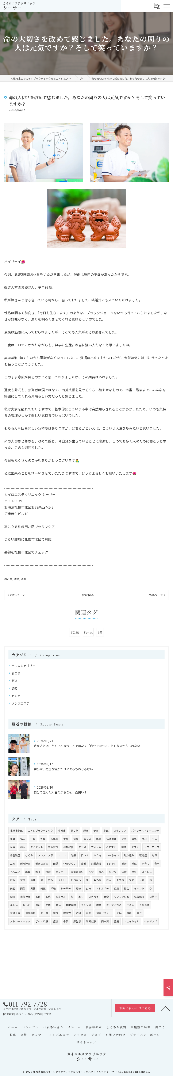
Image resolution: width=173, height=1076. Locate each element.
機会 (126, 888)
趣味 (38, 871)
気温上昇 (15, 913)
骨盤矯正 (15, 855)
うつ (91, 871)
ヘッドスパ (150, 921)
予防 (154, 838)
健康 (96, 830)
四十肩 (105, 921)
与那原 (54, 838)
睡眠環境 (71, 905)
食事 (156, 863)
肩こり (8, 579)
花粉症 (143, 855)
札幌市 (62, 830)
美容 (12, 888)
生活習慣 (53, 847)
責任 (139, 913)
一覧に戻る (86, 595)
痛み (22, 847)
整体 (123, 847)
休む (88, 913)
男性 (32, 888)
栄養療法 (96, 863)
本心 (81, 896)
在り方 (67, 913)
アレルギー (102, 888)
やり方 (97, 855)
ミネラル (61, 896)
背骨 (75, 838)
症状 (12, 880)
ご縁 (78, 913)
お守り (112, 871)
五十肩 (44, 913)
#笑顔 (74, 632)
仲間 (48, 905)
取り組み (129, 855)
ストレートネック (20, 921)
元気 (141, 880)
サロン (62, 855)
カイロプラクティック (40, 830)
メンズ (87, 838)
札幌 (98, 838)
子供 (119, 913)
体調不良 (30, 913)
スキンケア (120, 830)
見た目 (62, 880)
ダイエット (36, 847)
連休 (32, 880)
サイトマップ (86, 1042)
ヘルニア (15, 871)
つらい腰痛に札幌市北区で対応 (27, 539)
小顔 (65, 921)
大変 (106, 896)
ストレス (147, 871)
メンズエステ (20, 703)
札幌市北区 (16, 830)
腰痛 (16, 579)
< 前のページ (16, 595)
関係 (22, 888)
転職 (27, 871)
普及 (50, 880)
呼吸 (53, 888)
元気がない (77, 871)
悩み (22, 838)
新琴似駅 (91, 921)
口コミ (85, 855)
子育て (145, 863)
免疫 (116, 888)
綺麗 (43, 888)
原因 (108, 880)
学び (55, 913)
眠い (58, 905)
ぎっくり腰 (41, 921)
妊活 (124, 863)
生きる (130, 905)
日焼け (153, 896)
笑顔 (131, 880)
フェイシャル (131, 921)
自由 (129, 913)
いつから (76, 880)
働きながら (41, 863)
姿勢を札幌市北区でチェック (26, 552)
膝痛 (116, 921)
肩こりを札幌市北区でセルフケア (29, 526)
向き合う (94, 896)
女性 (22, 880)
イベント (139, 888)
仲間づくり (69, 863)
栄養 (12, 847)
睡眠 (134, 863)
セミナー (17, 696)
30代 (38, 896)
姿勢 (23, 579)
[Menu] (166, 5)
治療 (73, 855)
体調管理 (111, 838)
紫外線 (97, 880)
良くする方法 (114, 905)
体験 (124, 871)
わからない (112, 855)
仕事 (32, 838)
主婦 (12, 863)
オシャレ (111, 863)
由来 (88, 888)
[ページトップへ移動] (165, 1008)
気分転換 (139, 896)
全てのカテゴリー (23, 665)
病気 (98, 905)
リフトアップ (151, 847)
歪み (101, 871)
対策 (154, 855)
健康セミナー (103, 913)
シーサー (66, 888)
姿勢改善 (68, 847)
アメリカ (96, 847)
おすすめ (111, 847)
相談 (48, 871)
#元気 (88, 632)
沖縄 (43, 838)
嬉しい (26, 905)
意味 (78, 888)
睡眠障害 (25, 863)
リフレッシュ (121, 896)
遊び (38, 905)
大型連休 (144, 905)
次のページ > (156, 595)
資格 (134, 838)
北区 (106, 830)
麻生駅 (77, 921)
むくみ (29, 855)
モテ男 (82, 847)
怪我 (144, 838)
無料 (134, 871)
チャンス (86, 905)
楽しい (14, 905)
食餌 (83, 863)
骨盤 (65, 838)
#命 (100, 632)
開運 (55, 863)
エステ (135, 847)
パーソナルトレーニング (145, 830)
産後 (55, 921)
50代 (48, 896)
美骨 (12, 838)
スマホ (120, 880)
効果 (12, 896)
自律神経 (25, 896)
